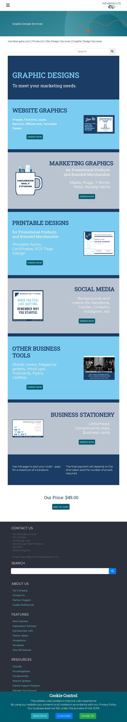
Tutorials (17, 666)
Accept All (87, 715)
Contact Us (19, 595)
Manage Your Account (25, 690)
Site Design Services (58, 41)
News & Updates (22, 681)
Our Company (20, 590)
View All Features (22, 650)
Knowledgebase (21, 671)
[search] (112, 571)
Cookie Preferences (23, 605)
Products (38, 41)
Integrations (19, 640)
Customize (64, 715)
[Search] (112, 52)
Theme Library (20, 635)
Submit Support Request (26, 685)
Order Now (35, 137)
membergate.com (19, 41)
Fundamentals (20, 676)
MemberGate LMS (23, 630)
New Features (20, 621)
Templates (18, 645)
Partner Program (22, 600)
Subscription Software (24, 626)
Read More (40, 715)
